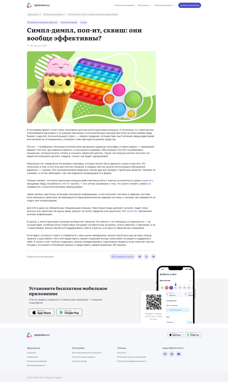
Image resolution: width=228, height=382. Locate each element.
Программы (143, 5)
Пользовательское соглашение (131, 357)
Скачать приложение (189, 5)
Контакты (121, 353)
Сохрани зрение (79, 361)
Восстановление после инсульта (87, 353)
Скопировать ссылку (124, 256)
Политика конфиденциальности (131, 361)
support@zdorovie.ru (173, 348)
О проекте (31, 353)
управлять (147, 180)
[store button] (41, 313)
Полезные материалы (124, 5)
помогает (132, 211)
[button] (34, 14)
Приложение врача (163, 5)
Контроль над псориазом (83, 357)
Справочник (32, 357)
